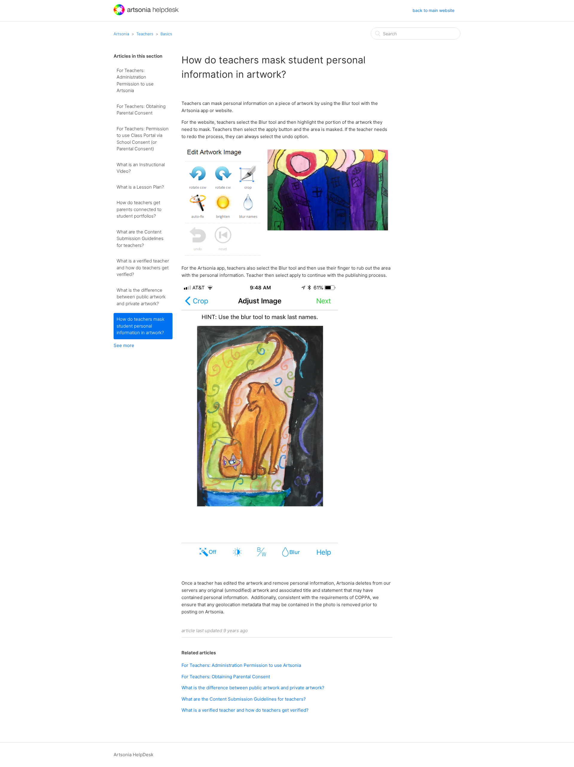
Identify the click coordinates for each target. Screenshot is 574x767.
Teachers (144, 33)
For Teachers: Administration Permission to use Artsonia (135, 81)
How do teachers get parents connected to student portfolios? (139, 209)
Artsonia (121, 33)
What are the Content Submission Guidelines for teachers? (140, 238)
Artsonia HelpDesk (133, 754)
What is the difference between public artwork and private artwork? (141, 296)
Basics (166, 33)
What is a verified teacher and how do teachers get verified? (143, 267)
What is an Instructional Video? (141, 168)
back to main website (433, 10)
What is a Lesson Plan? (140, 187)
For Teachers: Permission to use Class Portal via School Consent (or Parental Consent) (143, 139)
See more (124, 345)
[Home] (147, 13)
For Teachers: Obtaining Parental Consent (141, 109)
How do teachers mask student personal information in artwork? (140, 325)
